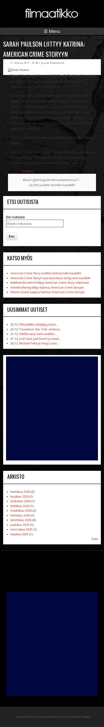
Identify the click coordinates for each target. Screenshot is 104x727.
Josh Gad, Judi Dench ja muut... (40, 339)
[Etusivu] (52, 22)
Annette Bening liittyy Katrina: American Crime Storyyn (47, 287)
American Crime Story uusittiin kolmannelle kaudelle (45, 273)
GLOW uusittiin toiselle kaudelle (52, 185)
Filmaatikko (41, 716)
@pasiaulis (54, 716)
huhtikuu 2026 (20, 506)
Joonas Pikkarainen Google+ (76, 716)
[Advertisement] (52, 408)
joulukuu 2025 (20, 525)
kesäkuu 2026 (19, 496)
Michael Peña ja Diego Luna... (39, 343)
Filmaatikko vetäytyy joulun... (38, 324)
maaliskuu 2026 (21, 511)
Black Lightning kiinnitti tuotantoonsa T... (52, 180)
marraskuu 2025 (21, 529)
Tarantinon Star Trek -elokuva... (40, 329)
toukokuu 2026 (20, 501)
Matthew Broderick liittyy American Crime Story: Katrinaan (49, 283)
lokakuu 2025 (19, 534)
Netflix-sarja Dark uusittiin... (38, 334)
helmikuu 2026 (20, 515)
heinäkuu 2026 (20, 492)
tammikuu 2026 (20, 520)
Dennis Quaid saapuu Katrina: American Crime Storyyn (47, 292)
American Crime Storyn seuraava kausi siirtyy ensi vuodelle (50, 278)
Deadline (28, 171)
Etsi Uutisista (15, 217)
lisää (95, 539)
